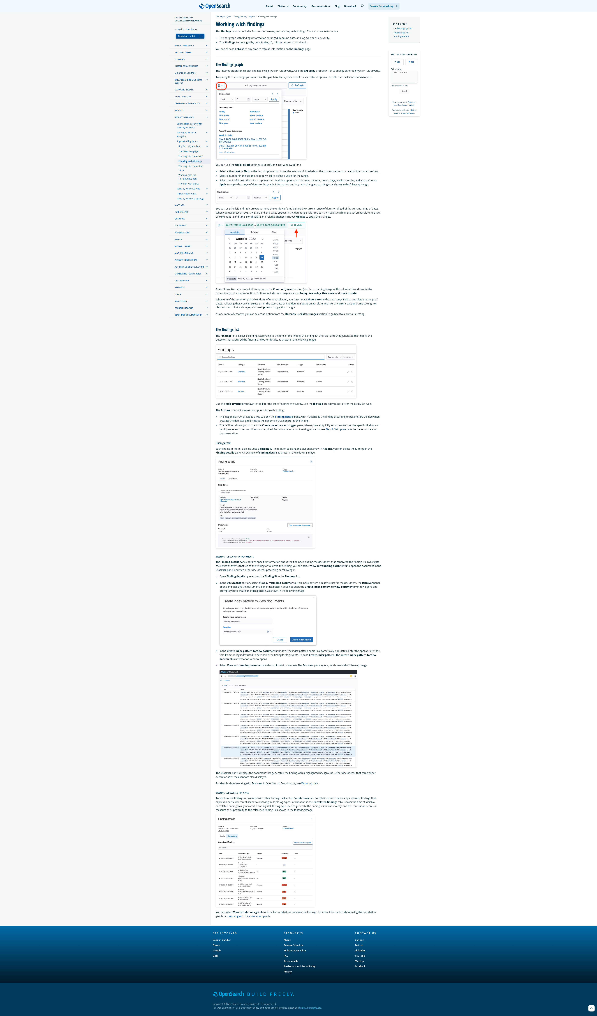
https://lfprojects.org (310, 1007)
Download (350, 6)
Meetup (359, 961)
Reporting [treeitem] (180, 287)
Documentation (320, 6)
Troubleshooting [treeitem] (184, 308)
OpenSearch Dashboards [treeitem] (187, 103)
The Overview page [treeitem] (188, 151)
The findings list (401, 32)
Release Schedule (293, 945)
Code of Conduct (222, 939)
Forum (216, 945)
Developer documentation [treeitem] (188, 315)
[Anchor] (245, 64)
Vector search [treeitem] (182, 246)
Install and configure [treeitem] (186, 66)
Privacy (288, 971)
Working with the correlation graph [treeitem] (187, 176)
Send (404, 91)
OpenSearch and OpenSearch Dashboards (188, 19)
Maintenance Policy (295, 950)
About (269, 6)
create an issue (407, 113)
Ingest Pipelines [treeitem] (183, 96)
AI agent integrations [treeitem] (186, 260)
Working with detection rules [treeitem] (190, 168)
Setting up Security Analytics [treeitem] (186, 134)
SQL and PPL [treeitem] (181, 225)
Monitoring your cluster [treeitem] (188, 273)
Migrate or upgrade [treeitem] (185, 73)
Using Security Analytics (244, 16)
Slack (215, 955)
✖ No (411, 61)
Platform (283, 6)
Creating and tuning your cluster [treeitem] (188, 81)
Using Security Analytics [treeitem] (189, 146)
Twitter (359, 945)
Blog (337, 6)
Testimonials (291, 961)
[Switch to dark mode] (362, 5)
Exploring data (309, 783)
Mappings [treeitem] (179, 205)
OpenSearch (215, 6)
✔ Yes (397, 61)
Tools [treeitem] (178, 294)
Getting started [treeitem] (183, 52)
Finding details (401, 36)
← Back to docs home (186, 29)
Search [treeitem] (178, 239)
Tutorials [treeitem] (180, 59)
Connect (359, 939)
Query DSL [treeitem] (180, 218)
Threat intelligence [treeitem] (186, 193)
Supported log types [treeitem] (187, 141)
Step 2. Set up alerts (337, 429)
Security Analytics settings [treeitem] (190, 198)
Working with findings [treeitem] (190, 161)
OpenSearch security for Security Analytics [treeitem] (189, 125)
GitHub (217, 950)
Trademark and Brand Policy (299, 966)
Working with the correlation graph (249, 916)
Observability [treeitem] (182, 280)
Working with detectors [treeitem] (190, 156)
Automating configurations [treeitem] (189, 267)
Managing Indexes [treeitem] (184, 89)
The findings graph (402, 28)
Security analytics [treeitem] (184, 117)
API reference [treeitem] (182, 301)
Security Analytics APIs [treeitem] (188, 188)
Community (300, 6)
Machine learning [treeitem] (184, 253)
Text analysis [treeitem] (181, 212)
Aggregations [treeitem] (182, 232)
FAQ (286, 955)
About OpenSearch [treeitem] (184, 45)
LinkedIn (360, 950)
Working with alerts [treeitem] (188, 183)
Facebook (360, 966)
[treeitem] (206, 45)
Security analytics (223, 16)
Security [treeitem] (179, 110)
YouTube (360, 955)
